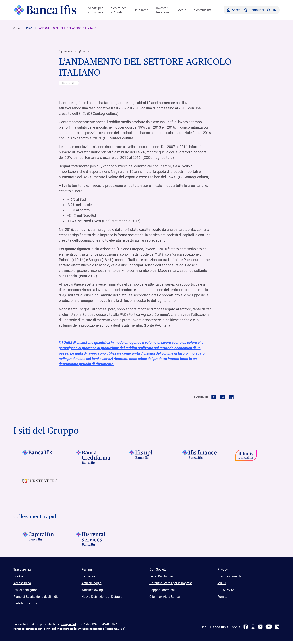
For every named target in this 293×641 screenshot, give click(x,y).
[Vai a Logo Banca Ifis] (40, 456)
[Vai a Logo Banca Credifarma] (93, 456)
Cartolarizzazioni (25, 603)
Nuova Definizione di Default (101, 597)
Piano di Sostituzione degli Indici (36, 597)
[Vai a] (146, 456)
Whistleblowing (92, 590)
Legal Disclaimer (161, 576)
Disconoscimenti (229, 576)
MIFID (221, 583)
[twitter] (260, 626)
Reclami (87, 569)
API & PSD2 (225, 590)
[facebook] (245, 626)
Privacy (222, 569)
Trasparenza (22, 569)
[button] (268, 10)
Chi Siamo (141, 10)
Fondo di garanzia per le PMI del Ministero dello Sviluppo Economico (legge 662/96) (69, 629)
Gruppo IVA (68, 624)
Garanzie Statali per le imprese (170, 583)
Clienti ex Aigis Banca (164, 597)
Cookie (18, 576)
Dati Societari (158, 569)
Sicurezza (88, 576)
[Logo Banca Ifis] (44, 10)
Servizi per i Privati (118, 10)
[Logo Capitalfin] (40, 538)
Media (181, 10)
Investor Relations (162, 10)
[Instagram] (253, 626)
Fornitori (223, 597)
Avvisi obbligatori (25, 590)
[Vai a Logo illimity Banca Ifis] (253, 456)
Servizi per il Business (95, 10)
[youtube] (268, 626)
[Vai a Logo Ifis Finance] (199, 456)
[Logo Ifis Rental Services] (93, 538)
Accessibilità (22, 583)
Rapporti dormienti (162, 590)
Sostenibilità (203, 10)
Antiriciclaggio (91, 583)
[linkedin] (277, 626)
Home (28, 28)
